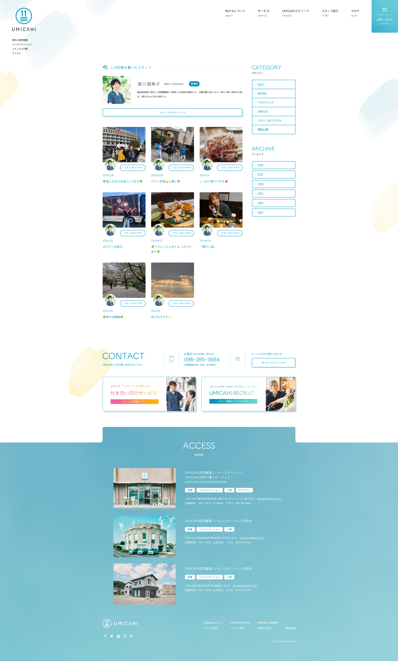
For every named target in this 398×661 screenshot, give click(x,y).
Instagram (124, 636)
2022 (260, 203)
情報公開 (262, 129)
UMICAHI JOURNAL (268, 622)
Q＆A (260, 84)
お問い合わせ (385, 16)
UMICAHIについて (213, 622)
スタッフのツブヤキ (133, 167)
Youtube (118, 636)
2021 (260, 212)
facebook (105, 636)
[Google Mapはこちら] (269, 498)
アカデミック (265, 102)
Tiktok (131, 636)
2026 (260, 165)
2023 (260, 193)
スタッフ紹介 (238, 628)
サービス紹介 (211, 628)
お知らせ (262, 111)
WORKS (262, 93)
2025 (260, 174)
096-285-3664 (202, 359)
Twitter (111, 636)
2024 (260, 184)
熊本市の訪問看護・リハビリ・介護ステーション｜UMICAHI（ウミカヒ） (23, 19)
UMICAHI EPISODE (240, 622)
